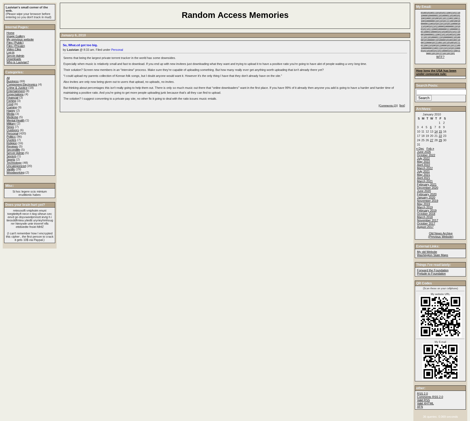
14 (436, 131)
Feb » (430, 148)
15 (440, 131)
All (8, 78)
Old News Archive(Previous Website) (440, 235)
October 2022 (426, 155)
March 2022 (425, 168)
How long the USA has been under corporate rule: (436, 72)
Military (11, 123)
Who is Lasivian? (18, 62)
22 (440, 135)
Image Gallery (16, 36)
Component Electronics (22, 84)
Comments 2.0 (430, 396)
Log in (10, 52)
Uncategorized (16, 166)
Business (13, 81)
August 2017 (425, 226)
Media (10, 113)
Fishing (11, 100)
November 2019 (427, 200)
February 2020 (427, 194)
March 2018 (425, 217)
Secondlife (13, 149)
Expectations (15, 94)
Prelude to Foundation (431, 273)
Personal (117, 49)
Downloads (14, 59)
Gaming (12, 107)
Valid (425, 403)
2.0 (422, 393)
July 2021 (423, 171)
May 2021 (423, 174)
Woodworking (15, 172)
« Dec (420, 148)
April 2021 (423, 178)
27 (431, 140)
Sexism (11, 156)
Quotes (11, 140)
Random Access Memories (235, 15)
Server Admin (15, 55)
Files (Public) (15, 42)
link (402, 105)
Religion (12, 143)
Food (10, 104)
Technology (14, 162)
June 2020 (424, 191)
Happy (11, 110)
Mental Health (15, 120)
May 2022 (423, 161)
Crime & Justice (17, 87)
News (10, 126)
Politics (11, 136)
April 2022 (423, 164)
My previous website (20, 39)
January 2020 (426, 197)
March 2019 (425, 207)
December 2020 (427, 187)
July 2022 (423, 158)
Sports (11, 159)
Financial (12, 97)
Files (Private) (16, 46)
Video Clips (14, 49)
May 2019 (423, 204)
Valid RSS (423, 400)
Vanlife (11, 169)
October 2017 (426, 223)
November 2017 (427, 220)
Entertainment (16, 91)
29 (440, 140)
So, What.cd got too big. (80, 45)
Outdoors (13, 130)
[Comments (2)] (388, 105)
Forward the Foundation (433, 270)
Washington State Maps (432, 255)
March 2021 (425, 181)
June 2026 (424, 151)
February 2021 (427, 184)
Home (10, 32)
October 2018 (426, 213)
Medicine (12, 117)
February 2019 (427, 210)
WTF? (440, 56)
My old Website (427, 251)
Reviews (12, 146)
